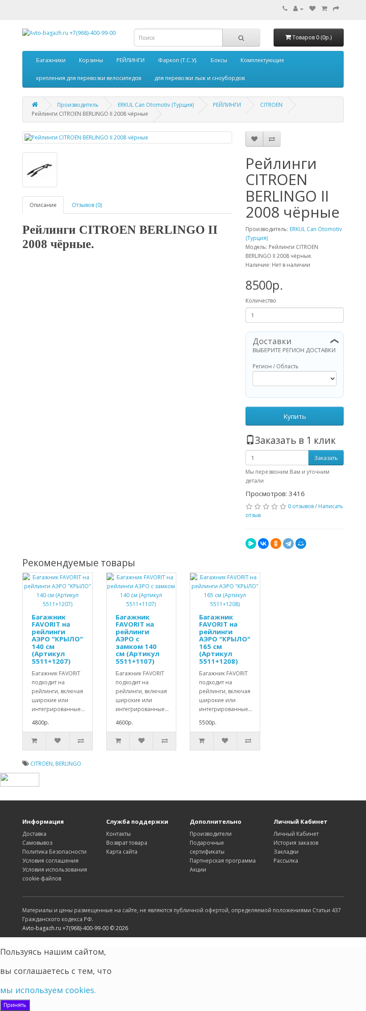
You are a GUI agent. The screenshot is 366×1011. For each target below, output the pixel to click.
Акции (198, 869)
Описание (43, 205)
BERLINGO (68, 763)
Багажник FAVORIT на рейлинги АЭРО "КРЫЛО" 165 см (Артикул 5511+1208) (224, 639)
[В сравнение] (272, 139)
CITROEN (41, 763)
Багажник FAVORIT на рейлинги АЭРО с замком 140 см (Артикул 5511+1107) (137, 639)
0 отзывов (301, 506)
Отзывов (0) (87, 205)
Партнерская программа (223, 860)
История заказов (296, 843)
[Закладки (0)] (312, 9)
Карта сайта (121, 851)
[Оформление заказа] (336, 9)
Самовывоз (37, 843)
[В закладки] (254, 139)
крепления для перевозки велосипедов (88, 78)
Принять (15, 1005)
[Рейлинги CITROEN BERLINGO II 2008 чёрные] (127, 137)
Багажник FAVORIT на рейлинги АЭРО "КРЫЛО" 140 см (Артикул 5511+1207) (57, 639)
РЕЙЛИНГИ (130, 60)
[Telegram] (288, 543)
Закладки (286, 851)
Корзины (91, 60)
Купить (294, 416)
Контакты (118, 834)
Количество (260, 300)
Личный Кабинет (296, 834)
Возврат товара (126, 843)
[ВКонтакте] (263, 543)
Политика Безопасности (54, 851)
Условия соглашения (50, 860)
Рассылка (286, 860)
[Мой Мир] (300, 543)
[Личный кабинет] (298, 9)
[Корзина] (324, 9)
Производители (211, 834)
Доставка (34, 834)
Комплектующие (262, 60)
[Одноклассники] (275, 543)
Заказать (326, 458)
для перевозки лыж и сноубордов (199, 78)
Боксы (219, 60)
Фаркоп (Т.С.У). (177, 60)
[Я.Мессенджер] (250, 543)
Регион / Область (276, 366)
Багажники (51, 60)
